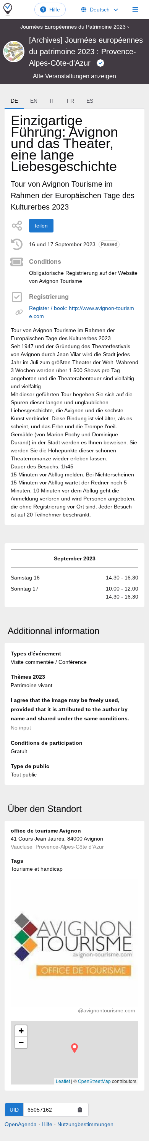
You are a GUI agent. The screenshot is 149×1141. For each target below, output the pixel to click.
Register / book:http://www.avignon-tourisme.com (81, 312)
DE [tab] (14, 101)
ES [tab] (89, 101)
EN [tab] (33, 101)
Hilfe (54, 9)
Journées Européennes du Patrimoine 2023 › (74, 27)
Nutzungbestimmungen (85, 1124)
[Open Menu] (135, 9)
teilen (41, 226)
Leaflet (63, 1081)
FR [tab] (70, 101)
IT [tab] (52, 101)
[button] (74, 1048)
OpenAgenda (21, 1124)
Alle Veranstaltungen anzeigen (74, 76)
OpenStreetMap (94, 1081)
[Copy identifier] (80, 1110)
